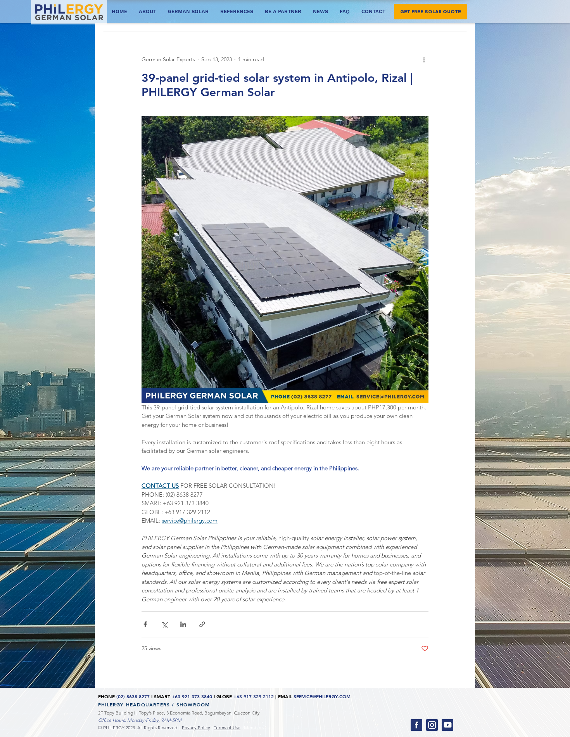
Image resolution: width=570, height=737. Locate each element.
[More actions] (423, 59)
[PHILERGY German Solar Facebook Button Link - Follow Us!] (416, 725)
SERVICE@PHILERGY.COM (322, 696)
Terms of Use (227, 727)
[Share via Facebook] (145, 624)
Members (254, 727)
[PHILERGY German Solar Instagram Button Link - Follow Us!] (432, 725)
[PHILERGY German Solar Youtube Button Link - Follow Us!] (447, 725)
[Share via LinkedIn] (183, 624)
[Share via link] (202, 624)
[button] (430, 11)
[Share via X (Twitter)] (164, 624)
